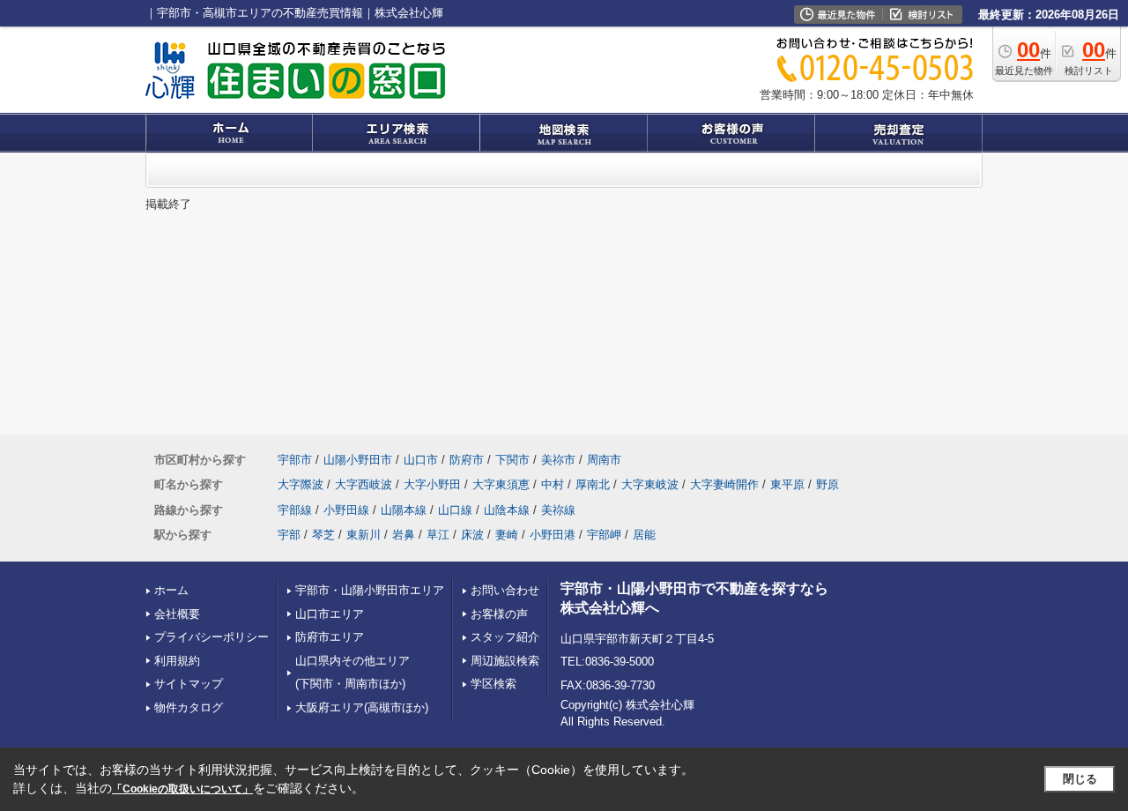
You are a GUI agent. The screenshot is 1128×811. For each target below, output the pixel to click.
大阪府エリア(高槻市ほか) (361, 707)
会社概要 (177, 614)
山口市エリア (329, 614)
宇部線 (295, 510)
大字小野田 (432, 484)
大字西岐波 (363, 484)
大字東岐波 (650, 484)
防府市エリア (329, 637)
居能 (644, 534)
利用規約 (177, 660)
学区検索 (493, 683)
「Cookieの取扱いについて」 (182, 789)
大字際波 (300, 484)
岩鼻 (403, 534)
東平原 (787, 484)
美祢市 (558, 459)
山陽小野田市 (357, 459)
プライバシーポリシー (211, 637)
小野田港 (552, 534)
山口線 (455, 510)
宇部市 (295, 459)
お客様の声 (499, 614)
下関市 (512, 459)
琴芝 (323, 534)
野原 (827, 484)
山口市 (421, 459)
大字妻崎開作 (724, 484)
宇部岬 (604, 534)
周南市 (604, 459)
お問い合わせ (505, 590)
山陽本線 (404, 510)
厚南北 (592, 484)
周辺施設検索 (505, 660)
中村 (552, 484)
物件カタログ (188, 707)
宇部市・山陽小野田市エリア (369, 590)
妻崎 (506, 534)
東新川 (363, 534)
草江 (438, 534)
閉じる (1080, 778)
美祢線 (558, 510)
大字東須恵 (501, 484)
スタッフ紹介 (505, 637)
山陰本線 (507, 510)
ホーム (171, 590)
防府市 (466, 459)
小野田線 (346, 510)
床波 (472, 534)
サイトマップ (188, 683)
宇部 (289, 534)
